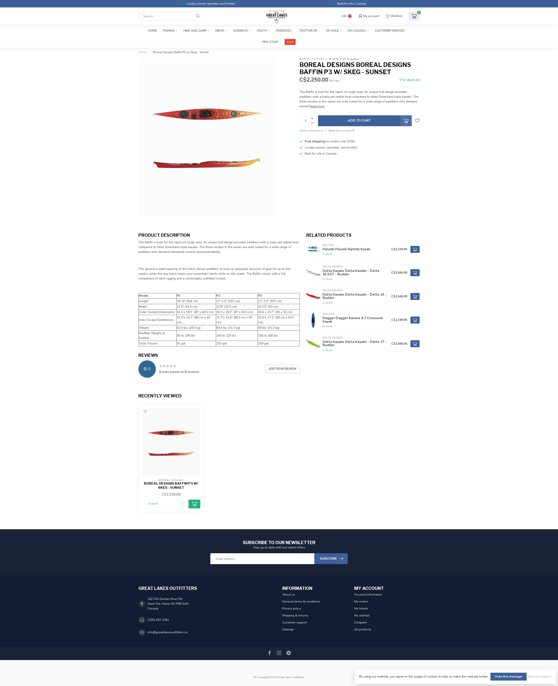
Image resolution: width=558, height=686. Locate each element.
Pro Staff (270, 42)
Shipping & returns (295, 615)
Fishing (169, 31)
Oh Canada (357, 31)
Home (152, 31)
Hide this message (508, 676)
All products (362, 629)
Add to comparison (311, 130)
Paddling (283, 31)
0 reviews (353, 59)
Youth (262, 31)
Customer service (389, 31)
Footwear (308, 31)
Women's (240, 31)
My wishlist (362, 615)
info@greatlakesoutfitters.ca (167, 632)
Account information (368, 594)
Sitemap (288, 629)
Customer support (294, 622)
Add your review (282, 369)
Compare (360, 622)
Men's (219, 31)
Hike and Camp (195, 31)
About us (288, 594)
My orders (361, 601)
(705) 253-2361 (158, 620)
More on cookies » (540, 676)
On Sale (332, 31)
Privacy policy (291, 608)
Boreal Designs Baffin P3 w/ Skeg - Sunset (181, 52)
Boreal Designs (311, 59)
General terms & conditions (301, 601)
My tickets (361, 608)
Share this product (340, 130)
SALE (290, 42)
